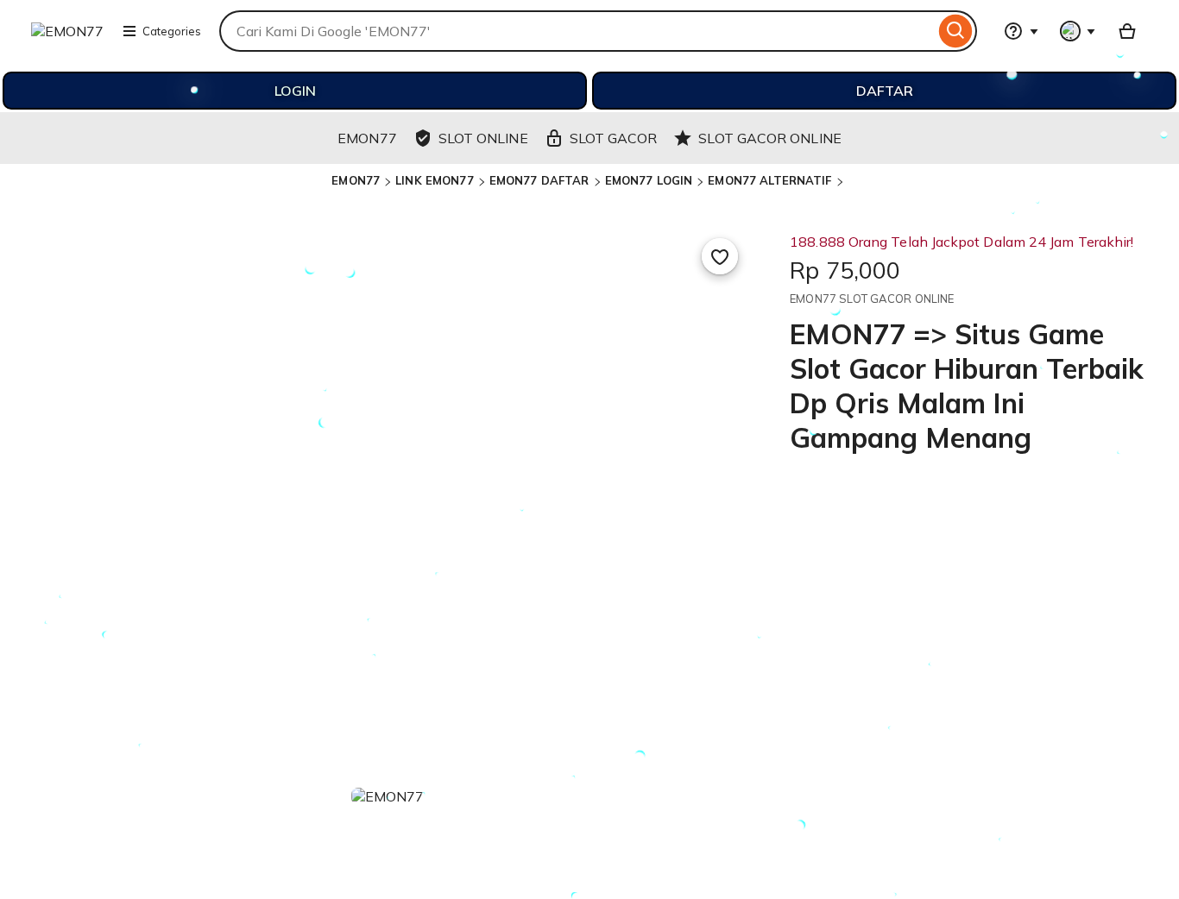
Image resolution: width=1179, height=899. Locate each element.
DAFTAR (884, 90)
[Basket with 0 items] (1127, 31)
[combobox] (577, 31)
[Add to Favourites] (720, 256)
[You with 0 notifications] (1078, 31)
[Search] (956, 31)
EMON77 (355, 180)
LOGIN (295, 90)
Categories (171, 31)
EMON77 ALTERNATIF (769, 180)
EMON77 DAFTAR (539, 180)
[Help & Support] (1021, 31)
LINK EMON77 (434, 180)
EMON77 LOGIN (649, 180)
